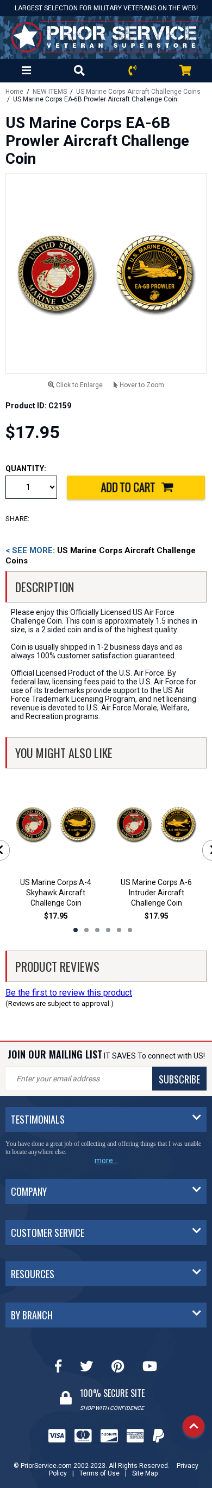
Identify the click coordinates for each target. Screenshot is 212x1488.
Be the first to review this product (68, 992)
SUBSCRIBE (179, 1079)
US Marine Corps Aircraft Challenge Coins (138, 91)
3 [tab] (97, 930)
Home (14, 91)
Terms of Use (99, 1473)
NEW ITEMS (50, 91)
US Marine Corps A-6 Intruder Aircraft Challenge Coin (156, 892)
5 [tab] (119, 930)
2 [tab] (86, 930)
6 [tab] (130, 930)
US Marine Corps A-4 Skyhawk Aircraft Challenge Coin (55, 892)
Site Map (145, 1473)
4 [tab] (108, 930)
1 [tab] (75, 930)
